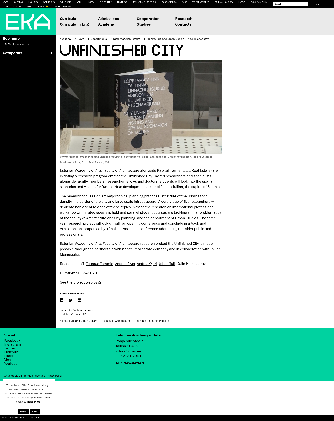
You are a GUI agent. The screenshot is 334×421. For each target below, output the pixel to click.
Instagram (12, 344)
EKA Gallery (106, 2)
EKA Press (122, 2)
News (5, 2)
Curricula (68, 18)
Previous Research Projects (152, 321)
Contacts (183, 24)
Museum (17, 6)
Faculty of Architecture (116, 321)
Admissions (108, 18)
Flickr (8, 356)
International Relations (145, 2)
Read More (34, 401)
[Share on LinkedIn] (79, 300)
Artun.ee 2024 (13, 375)
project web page (87, 282)
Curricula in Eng (74, 24)
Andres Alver (125, 263)
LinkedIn (11, 352)
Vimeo (9, 360)
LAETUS (241, 2)
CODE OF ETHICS (169, 2)
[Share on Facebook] (61, 300)
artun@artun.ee (128, 351)
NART (184, 2)
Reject (35, 411)
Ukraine (41, 6)
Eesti (316, 4)
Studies (144, 24)
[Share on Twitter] (70, 300)
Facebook (12, 341)
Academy (106, 24)
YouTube (11, 363)
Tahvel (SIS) (65, 2)
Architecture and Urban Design (78, 321)
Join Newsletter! (130, 363)
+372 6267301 (128, 356)
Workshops (49, 2)
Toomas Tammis (99, 263)
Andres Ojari (147, 263)
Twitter (9, 348)
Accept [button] (23, 411)
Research (184, 18)
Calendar (18, 2)
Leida (5, 6)
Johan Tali (167, 263)
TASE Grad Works (200, 2)
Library (90, 2)
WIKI (79, 2)
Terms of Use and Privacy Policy (43, 375)
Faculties (33, 2)
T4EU (29, 6)
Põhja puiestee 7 (129, 341)
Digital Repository (63, 6)
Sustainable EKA (259, 2)
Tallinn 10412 (127, 346)
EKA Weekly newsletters (16, 44)
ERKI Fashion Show (224, 2)
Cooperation (148, 18)
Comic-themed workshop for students (20, 417)
